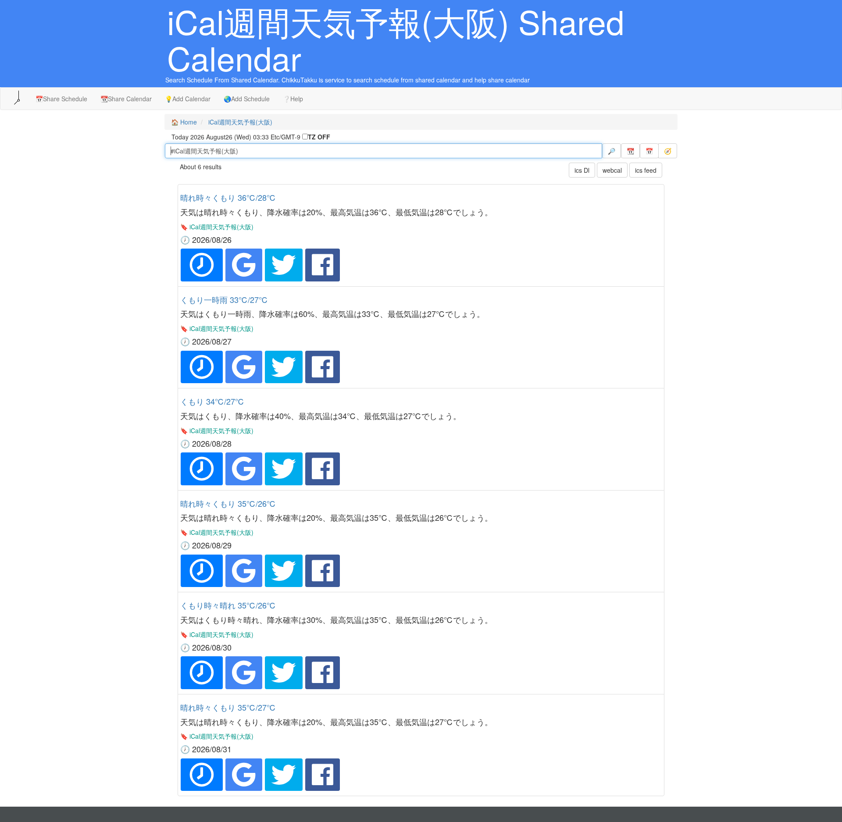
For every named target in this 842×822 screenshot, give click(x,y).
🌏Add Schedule (247, 98)
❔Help (293, 98)
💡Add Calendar (187, 98)
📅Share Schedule (61, 98)
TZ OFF (319, 136)
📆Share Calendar (126, 98)
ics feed (645, 170)
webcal (612, 170)
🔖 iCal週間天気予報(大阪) (216, 226)
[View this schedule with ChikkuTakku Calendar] (202, 265)
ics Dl (581, 170)
